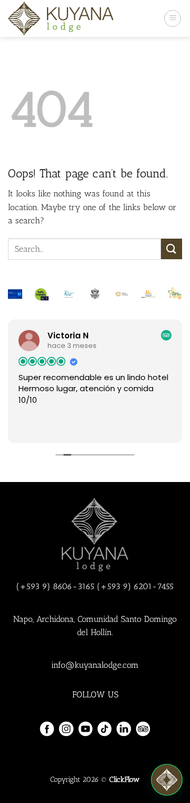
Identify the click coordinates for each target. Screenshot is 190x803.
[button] (167, 780)
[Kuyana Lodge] (60, 18)
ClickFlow (124, 779)
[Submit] (171, 249)
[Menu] (172, 18)
